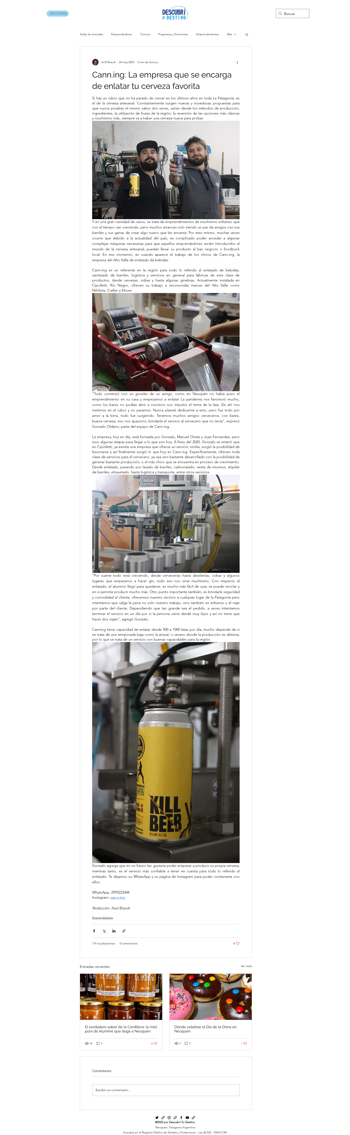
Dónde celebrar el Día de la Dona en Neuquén (205, 1029)
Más (229, 34)
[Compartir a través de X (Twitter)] (104, 931)
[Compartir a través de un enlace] (124, 931)
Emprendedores (121, 34)
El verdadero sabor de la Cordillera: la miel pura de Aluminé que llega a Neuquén (121, 1029)
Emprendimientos (207, 34)
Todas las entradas (91, 34)
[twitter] (157, 1118)
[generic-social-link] (163, 1118)
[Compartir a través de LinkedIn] (114, 931)
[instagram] (169, 1118)
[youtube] (187, 1118)
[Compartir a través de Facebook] (94, 931)
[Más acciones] (237, 62)
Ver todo (246, 966)
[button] (247, 34)
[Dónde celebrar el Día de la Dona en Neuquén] (211, 997)
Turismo (145, 34)
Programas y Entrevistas (173, 34)
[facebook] (181, 1118)
